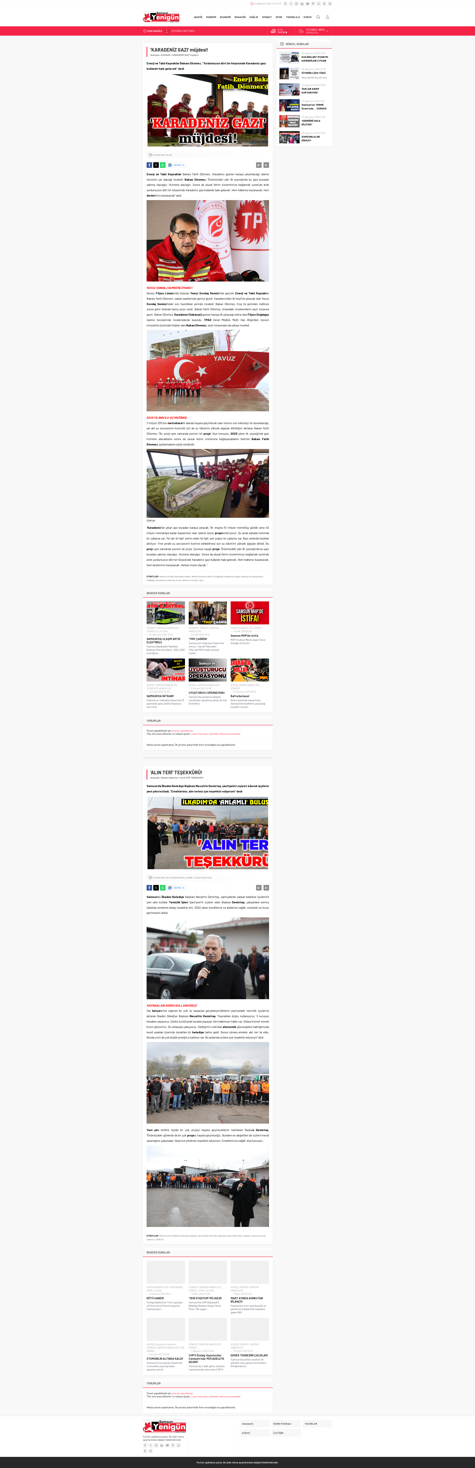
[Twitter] (291, 3)
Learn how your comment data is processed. (216, 733)
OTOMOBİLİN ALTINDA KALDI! (165, 1358)
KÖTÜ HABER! (155, 1298)
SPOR (149, 1290)
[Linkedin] (302, 3)
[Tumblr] (324, 3)
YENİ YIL (160, 1239)
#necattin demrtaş (208, 1235)
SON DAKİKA (176, 1287)
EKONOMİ (165, 55)
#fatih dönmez (199, 576)
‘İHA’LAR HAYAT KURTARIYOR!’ (187, 30)
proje (178, 580)
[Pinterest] (313, 3)
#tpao (237, 576)
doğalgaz (151, 580)
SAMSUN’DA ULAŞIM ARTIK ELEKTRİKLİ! (163, 640)
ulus (201, 580)
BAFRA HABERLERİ (249, 685)
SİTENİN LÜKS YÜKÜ (314, 72)
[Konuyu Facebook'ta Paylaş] (149, 165)
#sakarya (229, 576)
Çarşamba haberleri (165, 1344)
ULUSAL (164, 631)
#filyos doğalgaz (215, 576)
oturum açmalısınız (182, 730)
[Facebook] (285, 3)
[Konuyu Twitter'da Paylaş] (156, 165)
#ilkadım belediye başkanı (185, 1235)
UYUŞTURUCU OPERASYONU (207, 692)
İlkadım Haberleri (169, 777)
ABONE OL (179, 165)
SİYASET (258, 627)
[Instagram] (296, 3)
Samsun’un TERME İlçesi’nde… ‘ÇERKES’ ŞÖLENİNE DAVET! (314, 108)
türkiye (194, 580)
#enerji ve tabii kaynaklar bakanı (175, 576)
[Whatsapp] (319, 3)
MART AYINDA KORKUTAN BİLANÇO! (247, 1299)
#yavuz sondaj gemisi (252, 576)
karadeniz (161, 580)
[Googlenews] (330, 3)
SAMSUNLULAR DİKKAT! (311, 138)
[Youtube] (307, 3)
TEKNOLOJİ (152, 631)
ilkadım (247, 1235)
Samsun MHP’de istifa (244, 635)
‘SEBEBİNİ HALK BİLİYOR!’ (311, 122)
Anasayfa (154, 55)
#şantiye (222, 1235)
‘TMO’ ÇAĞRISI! (198, 639)
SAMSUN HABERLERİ (168, 627)
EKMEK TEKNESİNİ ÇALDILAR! (249, 1355)
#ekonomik (165, 1235)
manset (171, 580)
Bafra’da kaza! (240, 696)
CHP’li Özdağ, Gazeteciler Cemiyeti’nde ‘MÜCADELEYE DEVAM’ (206, 1359)
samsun (186, 580)
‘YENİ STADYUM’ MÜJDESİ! (205, 1298)
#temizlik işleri (235, 1235)
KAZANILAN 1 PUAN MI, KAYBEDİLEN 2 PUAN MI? (315, 60)
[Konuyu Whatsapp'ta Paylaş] (163, 165)
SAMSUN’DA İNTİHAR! (160, 696)
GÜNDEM (151, 627)
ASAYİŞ (150, 685)
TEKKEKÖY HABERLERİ (159, 688)
